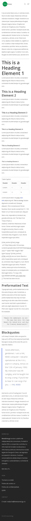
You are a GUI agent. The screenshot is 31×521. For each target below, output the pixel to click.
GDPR (3, 490)
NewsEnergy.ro (7, 439)
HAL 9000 (16, 384)
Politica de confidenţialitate (10, 487)
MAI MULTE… (6, 469)
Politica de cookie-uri (8, 483)
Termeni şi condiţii (8, 480)
